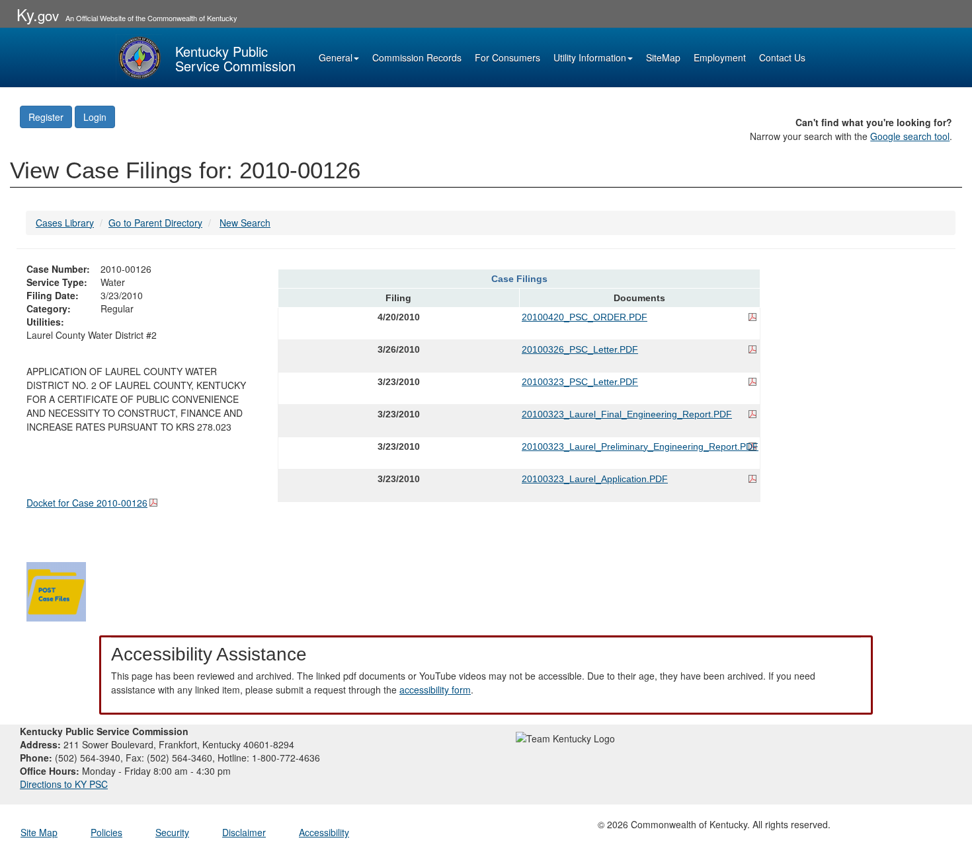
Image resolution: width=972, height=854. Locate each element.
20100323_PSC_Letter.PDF (580, 381)
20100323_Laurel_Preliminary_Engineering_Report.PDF (639, 446)
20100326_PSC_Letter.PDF (580, 349)
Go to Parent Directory (155, 222)
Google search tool (910, 136)
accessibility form (435, 689)
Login (94, 117)
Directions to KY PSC (64, 784)
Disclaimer (244, 832)
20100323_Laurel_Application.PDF (595, 479)
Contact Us (782, 57)
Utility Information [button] (589, 57)
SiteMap (663, 57)
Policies (106, 832)
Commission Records (417, 57)
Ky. (38, 14)
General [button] (335, 57)
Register (45, 117)
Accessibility (324, 832)
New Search (245, 222)
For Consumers (507, 57)
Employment (720, 57)
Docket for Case (86, 502)
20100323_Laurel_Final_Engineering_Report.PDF (627, 414)
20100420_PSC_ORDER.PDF (584, 317)
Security (172, 832)
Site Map (39, 832)
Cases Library (65, 222)
